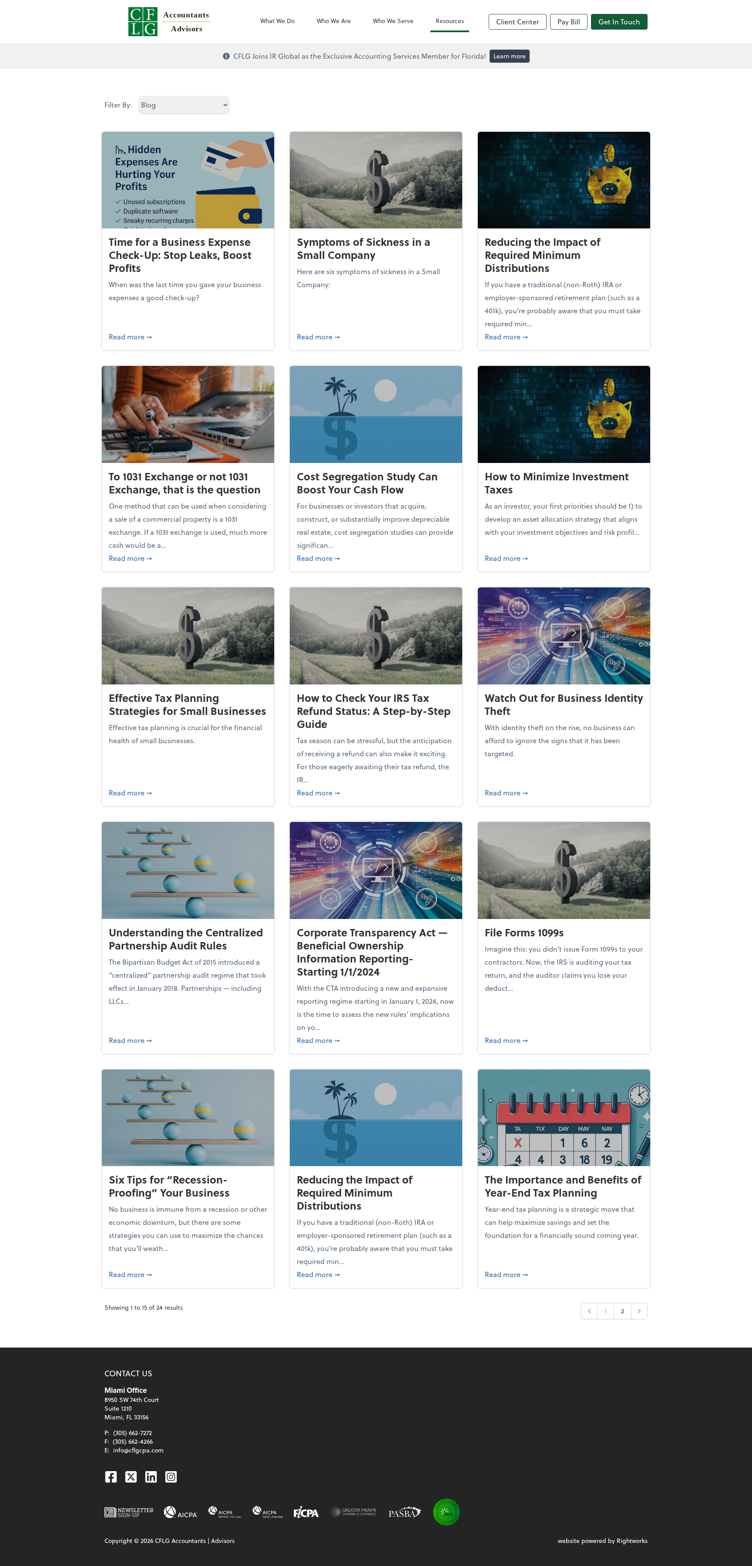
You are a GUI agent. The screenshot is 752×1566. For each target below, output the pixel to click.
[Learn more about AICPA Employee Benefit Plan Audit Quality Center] (225, 1512)
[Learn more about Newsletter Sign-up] (128, 1512)
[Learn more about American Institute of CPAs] (181, 1512)
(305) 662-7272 (132, 1432)
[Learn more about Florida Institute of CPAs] (306, 1512)
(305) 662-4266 (133, 1441)
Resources (450, 20)
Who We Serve (393, 20)
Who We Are (334, 20)
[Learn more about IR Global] (446, 1512)
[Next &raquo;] (639, 1311)
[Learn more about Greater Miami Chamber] (353, 1512)
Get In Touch (619, 22)
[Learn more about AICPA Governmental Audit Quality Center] (268, 1512)
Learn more (510, 55)
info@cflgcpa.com (138, 1450)
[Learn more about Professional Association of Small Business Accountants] (405, 1512)
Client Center (517, 22)
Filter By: (118, 105)
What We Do (277, 20)
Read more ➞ (188, 336)
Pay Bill (568, 22)
